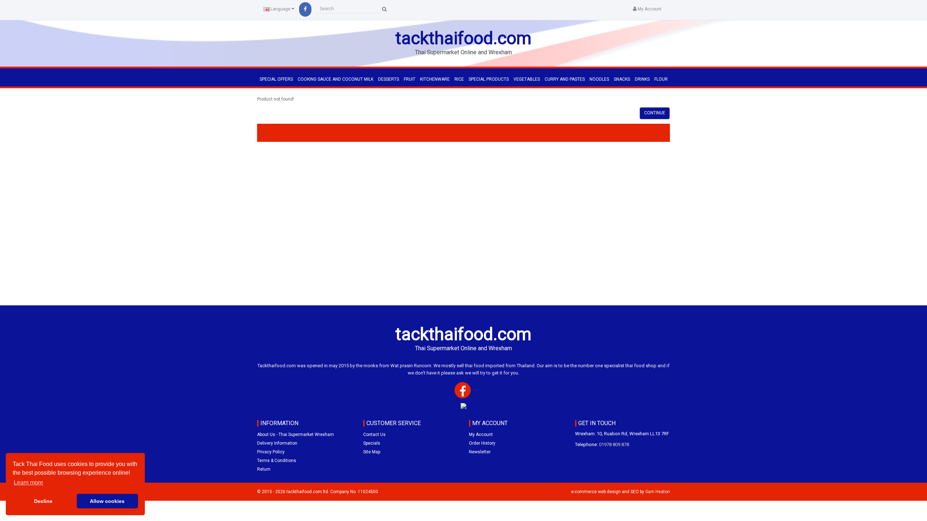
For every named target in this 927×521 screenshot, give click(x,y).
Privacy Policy (271, 451)
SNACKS (622, 79)
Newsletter (480, 451)
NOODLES (599, 79)
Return (263, 469)
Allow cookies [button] (107, 501)
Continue (654, 112)
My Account (481, 434)
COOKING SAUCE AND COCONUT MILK (335, 79)
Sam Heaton (657, 491)
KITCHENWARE (435, 79)
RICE (459, 79)
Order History (482, 443)
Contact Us (374, 434)
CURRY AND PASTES (565, 79)
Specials (371, 443)
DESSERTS (388, 79)
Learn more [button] (28, 482)
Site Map (371, 451)
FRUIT (409, 79)
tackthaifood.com (463, 38)
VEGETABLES (526, 79)
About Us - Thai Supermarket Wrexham (295, 434)
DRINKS (642, 79)
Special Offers (276, 79)
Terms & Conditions (276, 460)
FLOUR (661, 79)
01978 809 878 (614, 444)
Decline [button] (43, 501)
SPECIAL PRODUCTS (489, 79)
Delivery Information (277, 443)
